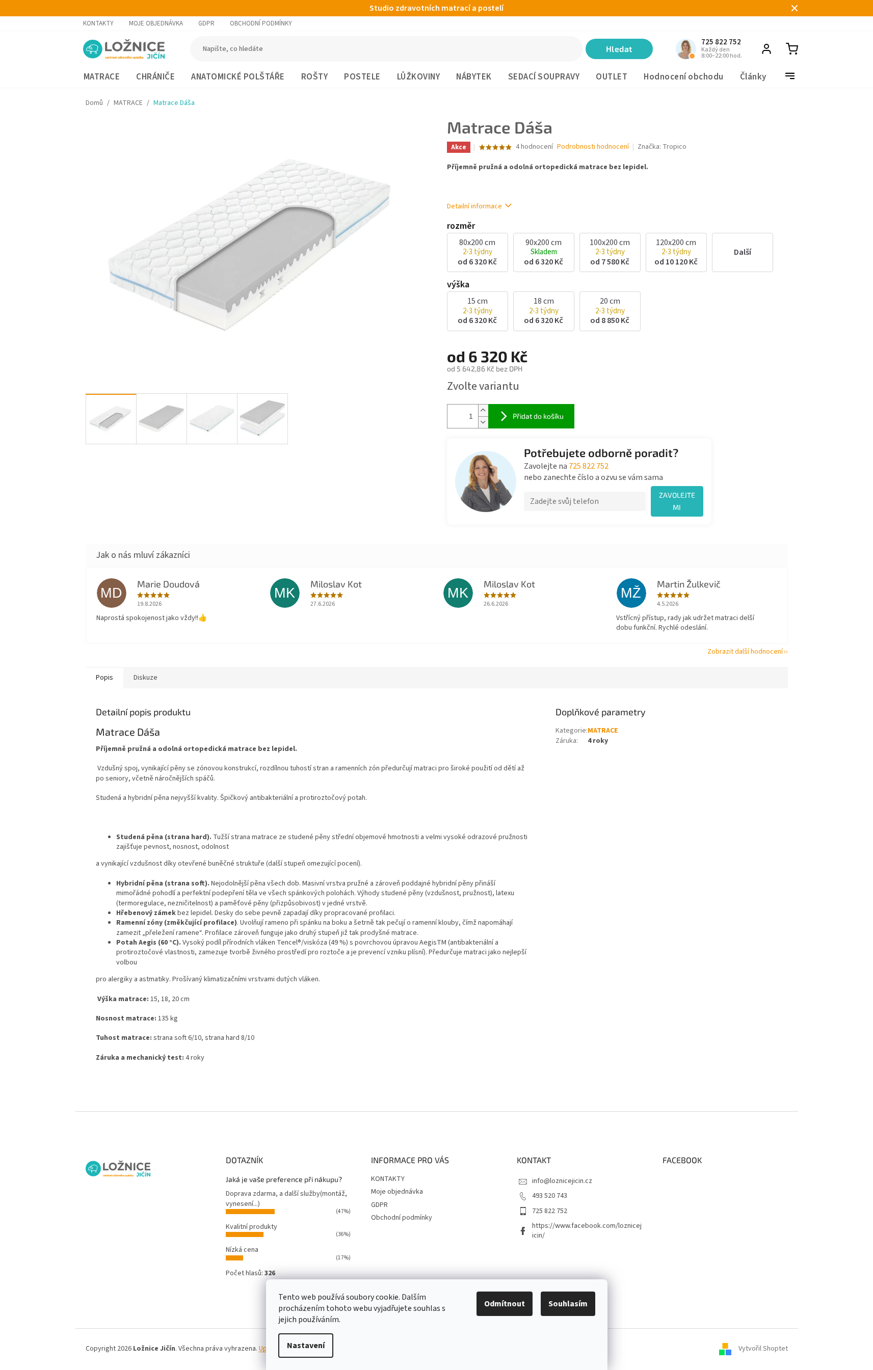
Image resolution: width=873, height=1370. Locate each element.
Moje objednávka (156, 23)
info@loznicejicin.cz (562, 1181)
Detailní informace (474, 206)
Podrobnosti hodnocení (593, 147)
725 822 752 (589, 466)
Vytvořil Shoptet (763, 1349)
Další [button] (742, 252)
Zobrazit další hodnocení (745, 652)
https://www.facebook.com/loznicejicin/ (587, 1231)
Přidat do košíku (538, 416)
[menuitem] (101, 77)
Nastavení (306, 1345)
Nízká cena (242, 1250)
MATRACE (603, 731)
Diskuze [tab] (145, 678)
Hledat (619, 48)
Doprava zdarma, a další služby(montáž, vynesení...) (286, 1198)
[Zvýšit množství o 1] (483, 410)
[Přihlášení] (766, 49)
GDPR (206, 23)
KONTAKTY (98, 23)
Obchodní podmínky (261, 23)
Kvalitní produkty (251, 1227)
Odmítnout (504, 1303)
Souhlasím (568, 1303)
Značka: (662, 147)
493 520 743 (549, 1196)
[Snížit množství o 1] (483, 422)
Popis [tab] (104, 678)
